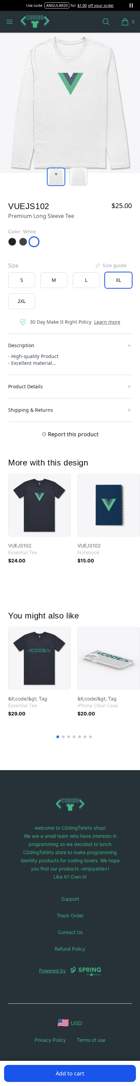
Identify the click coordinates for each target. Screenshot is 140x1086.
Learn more (107, 322)
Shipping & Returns (30, 410)
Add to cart (70, 1073)
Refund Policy (70, 949)
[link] (39, 505)
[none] (110, 265)
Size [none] (13, 265)
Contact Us (70, 932)
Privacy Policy (50, 1040)
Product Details (25, 386)
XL (118, 280)
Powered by (52, 970)
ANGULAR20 (57, 5)
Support (70, 899)
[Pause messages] (131, 5)
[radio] (21, 280)
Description (21, 345)
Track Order (70, 915)
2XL (21, 301)
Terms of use (91, 1040)
